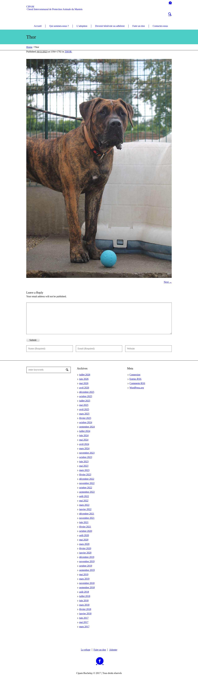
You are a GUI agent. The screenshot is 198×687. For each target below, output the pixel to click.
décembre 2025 (86, 392)
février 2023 (85, 474)
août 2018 (84, 591)
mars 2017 (84, 626)
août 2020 (84, 535)
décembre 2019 (86, 557)
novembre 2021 (87, 518)
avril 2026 (84, 387)
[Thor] (99, 168)
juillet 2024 (84, 431)
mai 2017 (83, 622)
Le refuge (85, 650)
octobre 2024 (85, 422)
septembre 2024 (87, 426)
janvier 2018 (85, 613)
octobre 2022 (85, 487)
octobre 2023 (85, 457)
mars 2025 (84, 413)
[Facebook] (170, 2)
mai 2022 (83, 500)
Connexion (134, 374)
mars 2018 (84, 605)
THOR (68, 51)
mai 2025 (83, 405)
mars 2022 (84, 505)
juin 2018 (83, 600)
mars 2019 (84, 578)
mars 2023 (84, 470)
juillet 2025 (84, 400)
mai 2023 (83, 466)
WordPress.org (136, 387)
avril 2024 (84, 444)
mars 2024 (84, 448)
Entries (135, 379)
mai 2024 (83, 439)
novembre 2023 (87, 452)
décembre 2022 (86, 479)
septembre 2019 (87, 570)
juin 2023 (83, 461)
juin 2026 (83, 379)
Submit (32, 340)
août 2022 (84, 496)
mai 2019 (83, 574)
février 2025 (85, 418)
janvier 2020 (85, 552)
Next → (168, 282)
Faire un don (100, 650)
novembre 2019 (87, 561)
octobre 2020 (85, 531)
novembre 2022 (87, 483)
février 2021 (85, 526)
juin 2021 (83, 522)
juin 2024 (83, 435)
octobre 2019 (85, 565)
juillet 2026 (84, 374)
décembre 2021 (86, 513)
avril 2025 (84, 409)
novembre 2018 (87, 583)
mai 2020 (83, 539)
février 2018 (85, 609)
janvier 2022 (85, 509)
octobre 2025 (85, 396)
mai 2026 (83, 383)
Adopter (113, 650)
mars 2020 (84, 544)
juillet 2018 (84, 596)
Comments (137, 383)
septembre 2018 (87, 587)
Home (29, 47)
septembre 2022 (87, 492)
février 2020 (85, 548)
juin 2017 (83, 618)
